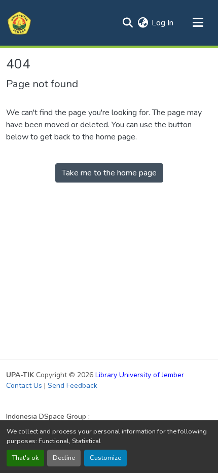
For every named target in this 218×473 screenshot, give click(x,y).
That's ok (25, 457)
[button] (19, 22)
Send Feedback (72, 385)
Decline (64, 457)
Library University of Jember (139, 375)
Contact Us (24, 385)
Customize (105, 457)
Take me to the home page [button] (109, 172)
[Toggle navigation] (198, 22)
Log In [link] (162, 22)
